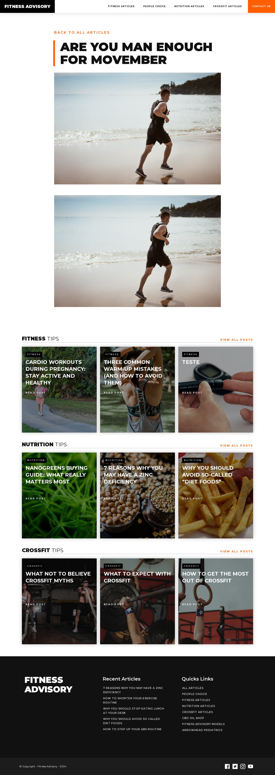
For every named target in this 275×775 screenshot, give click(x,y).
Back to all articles (82, 32)
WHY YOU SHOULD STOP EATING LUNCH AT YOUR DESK (133, 710)
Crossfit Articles (227, 6)
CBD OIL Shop (193, 718)
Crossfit (35, 566)
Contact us (261, 6)
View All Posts (236, 339)
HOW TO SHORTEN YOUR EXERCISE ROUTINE (130, 700)
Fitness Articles (121, 6)
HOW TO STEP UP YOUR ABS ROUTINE (132, 729)
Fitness (34, 354)
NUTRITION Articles (189, 6)
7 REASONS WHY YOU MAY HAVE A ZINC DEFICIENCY (133, 690)
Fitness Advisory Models (203, 724)
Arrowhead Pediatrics (202, 730)
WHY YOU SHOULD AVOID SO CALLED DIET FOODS (131, 721)
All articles (192, 688)
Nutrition (36, 460)
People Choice (154, 6)
